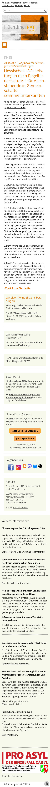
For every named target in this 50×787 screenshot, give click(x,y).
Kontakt (5, 2)
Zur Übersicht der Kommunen (16, 583)
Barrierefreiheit (30, 2)
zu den (23, 396)
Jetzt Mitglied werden (24, 430)
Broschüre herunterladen (16, 663)
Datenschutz (8, 5)
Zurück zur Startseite (18, 288)
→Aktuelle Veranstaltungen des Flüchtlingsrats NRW (24, 359)
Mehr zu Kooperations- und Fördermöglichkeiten (15, 703)
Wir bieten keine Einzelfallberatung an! (24, 299)
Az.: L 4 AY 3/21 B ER (16, 107)
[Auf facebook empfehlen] (6, 57)
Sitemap (19, 5)
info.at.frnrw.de (20, 507)
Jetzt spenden (24, 438)
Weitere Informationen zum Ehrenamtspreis (23, 551)
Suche (27, 5)
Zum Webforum (9, 734)
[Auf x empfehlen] (10, 57)
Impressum (16, 2)
